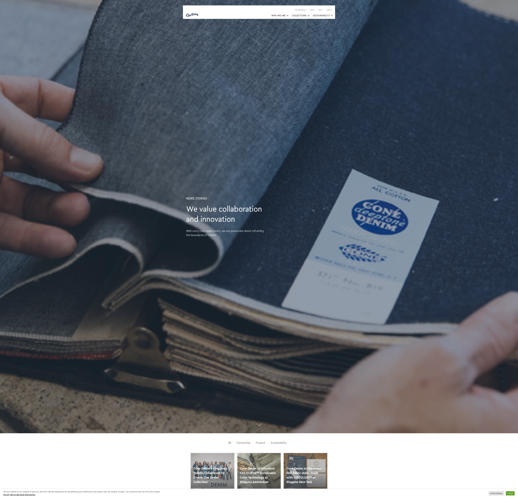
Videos (312, 10)
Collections (299, 15)
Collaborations (300, 10)
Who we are (278, 15)
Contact (329, 10)
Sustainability (321, 15)
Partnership (243, 442)
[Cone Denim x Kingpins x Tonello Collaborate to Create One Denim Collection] (212, 472)
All (229, 442)
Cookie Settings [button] (496, 493)
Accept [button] (510, 493)
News (320, 10)
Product (260, 442)
